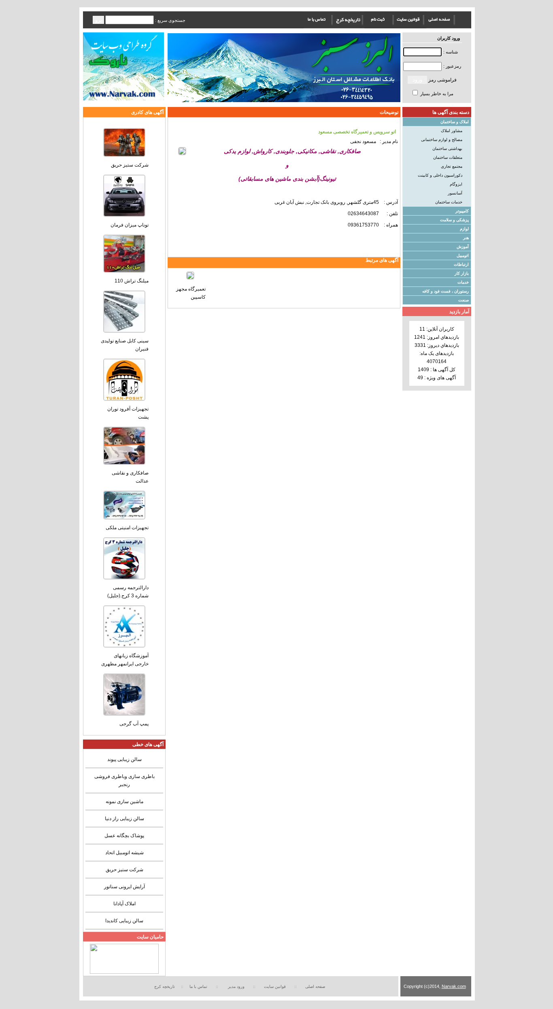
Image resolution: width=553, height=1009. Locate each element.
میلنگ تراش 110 (132, 281)
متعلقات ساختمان (447, 157)
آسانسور (455, 193)
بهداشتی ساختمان (447, 148)
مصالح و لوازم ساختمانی (441, 139)
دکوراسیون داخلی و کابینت (440, 175)
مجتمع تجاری (451, 166)
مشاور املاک (451, 130)
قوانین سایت (276, 986)
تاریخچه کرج (164, 986)
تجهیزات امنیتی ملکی (127, 527)
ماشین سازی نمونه (124, 801)
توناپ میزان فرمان (130, 225)
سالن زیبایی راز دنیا (124, 818)
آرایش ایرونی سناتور (124, 886)
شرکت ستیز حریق (130, 165)
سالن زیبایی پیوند (124, 759)
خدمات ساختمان (448, 202)
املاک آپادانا (124, 903)
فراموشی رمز (442, 80)
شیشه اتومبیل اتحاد (124, 852)
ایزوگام (456, 184)
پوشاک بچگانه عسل (124, 835)
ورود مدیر (237, 986)
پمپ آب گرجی (134, 724)
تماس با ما (198, 986)
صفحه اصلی (315, 986)
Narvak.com (454, 986)
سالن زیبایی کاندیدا (124, 920)
